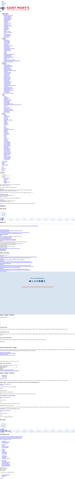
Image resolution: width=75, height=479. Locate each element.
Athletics (3, 113)
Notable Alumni (6, 111)
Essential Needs (6, 91)
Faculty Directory (5, 161)
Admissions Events (7, 36)
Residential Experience (7, 69)
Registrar (5, 53)
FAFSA (5, 30)
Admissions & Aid (5, 13)
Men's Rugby (6, 147)
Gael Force (6, 118)
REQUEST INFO (3, 430)
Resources (3, 449)
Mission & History (7, 98)
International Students (7, 56)
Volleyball (5, 139)
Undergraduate (6, 40)
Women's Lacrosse (7, 152)
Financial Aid (6, 27)
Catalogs (5, 52)
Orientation (6, 71)
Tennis (5, 127)
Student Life (4, 62)
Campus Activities (7, 75)
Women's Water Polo (7, 156)
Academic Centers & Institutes (9, 57)
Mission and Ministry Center (8, 88)
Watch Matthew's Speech (4, 194)
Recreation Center (7, 79)
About (3, 95)
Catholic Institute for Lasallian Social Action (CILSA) (12, 104)
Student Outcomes (7, 112)
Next (5, 206)
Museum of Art (6, 108)
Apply (3, 1)
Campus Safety (6, 80)
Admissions (4, 444)
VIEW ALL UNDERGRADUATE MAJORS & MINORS (9, 370)
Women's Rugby (6, 154)
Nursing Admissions (7, 19)
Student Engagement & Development (10, 70)
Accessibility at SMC (5, 463)
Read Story (2, 397)
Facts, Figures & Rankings (8, 109)
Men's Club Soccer (7, 148)
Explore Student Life (7, 397)
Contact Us (6, 23)
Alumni (5, 180)
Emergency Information (6, 464)
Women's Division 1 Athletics (9, 129)
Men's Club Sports (7, 144)
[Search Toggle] (2, 172)
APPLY (1, 218)
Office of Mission (7, 102)
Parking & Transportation (6, 462)
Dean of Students (7, 92)
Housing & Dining (7, 64)
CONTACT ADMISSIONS (4, 431)
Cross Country (6, 124)
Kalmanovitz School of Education (9, 59)
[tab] (38, 375)
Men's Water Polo (7, 149)
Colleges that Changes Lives (8, 110)
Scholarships (6, 21)
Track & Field (6, 128)
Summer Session (6, 47)
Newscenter (4, 162)
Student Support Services (8, 87)
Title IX (3, 476)
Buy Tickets (6, 117)
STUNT (5, 155)
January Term (6, 43)
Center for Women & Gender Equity (10, 85)
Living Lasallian (6, 101)
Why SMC (6, 97)
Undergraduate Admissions (8, 15)
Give (3, 2)
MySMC (3, 170)
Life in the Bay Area (7, 35)
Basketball (5, 123)
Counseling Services (7, 82)
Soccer (5, 126)
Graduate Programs (7, 24)
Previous (1, 206)
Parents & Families (7, 181)
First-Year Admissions (7, 16)
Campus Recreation (7, 73)
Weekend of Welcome (7, 72)
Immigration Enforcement (6, 465)
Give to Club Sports (7, 143)
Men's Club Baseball (7, 145)
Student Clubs (6, 76)
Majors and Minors (7, 41)
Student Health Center (7, 81)
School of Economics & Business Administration (8, 353)
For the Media (4, 453)
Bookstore (3, 451)
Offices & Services (7, 100)
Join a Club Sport (7, 141)
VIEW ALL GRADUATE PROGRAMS (6, 369)
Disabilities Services (7, 89)
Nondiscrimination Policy (6, 474)
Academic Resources (7, 50)
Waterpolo (5, 122)
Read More (2, 258)
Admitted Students (7, 20)
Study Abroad (6, 44)
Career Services (6, 74)
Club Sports (6, 140)
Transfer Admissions (7, 17)
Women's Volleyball (7, 157)
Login (1, 478)
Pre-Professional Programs (8, 45)
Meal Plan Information (7, 66)
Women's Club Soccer (7, 153)
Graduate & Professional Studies (9, 48)
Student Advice (4, 376)
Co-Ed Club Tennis (7, 150)
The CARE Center (7, 83)
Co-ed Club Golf (7, 159)
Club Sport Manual (7, 142)
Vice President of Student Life (9, 93)
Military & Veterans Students (8, 90)
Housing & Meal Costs (7, 68)
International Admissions (8, 18)
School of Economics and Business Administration (12, 60)
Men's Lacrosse (6, 146)
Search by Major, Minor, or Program (6, 365)
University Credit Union (8, 32)
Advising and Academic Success (9, 54)
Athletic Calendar (7, 116)
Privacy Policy (4, 475)
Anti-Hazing (6, 86)
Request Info (4, 3)
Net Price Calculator (7, 31)
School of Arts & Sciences (8, 61)
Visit (5, 33)
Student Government (7, 77)
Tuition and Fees (6, 28)
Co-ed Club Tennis (7, 158)
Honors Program (6, 46)
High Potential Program (8, 55)
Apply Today (2, 199)
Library (5, 51)
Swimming (6, 121)
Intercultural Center (7, 84)
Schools (5, 58)
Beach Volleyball (7, 133)
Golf (5, 125)
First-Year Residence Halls (8, 65)
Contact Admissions (7, 34)
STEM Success (4, 375)
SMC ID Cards (6, 67)
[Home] (14, 10)
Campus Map (4, 461)
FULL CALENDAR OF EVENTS (6, 439)
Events (3, 163)
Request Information (5, 446)
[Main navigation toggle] (1, 11)
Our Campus (6, 105)
